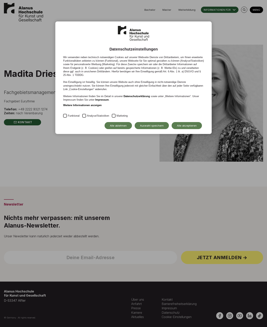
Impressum (102, 99)
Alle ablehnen (118, 125)
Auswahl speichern (152, 125)
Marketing (122, 115)
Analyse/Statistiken (98, 115)
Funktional (74, 115)
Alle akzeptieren (187, 125)
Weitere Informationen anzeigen (82, 105)
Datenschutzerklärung (137, 96)
